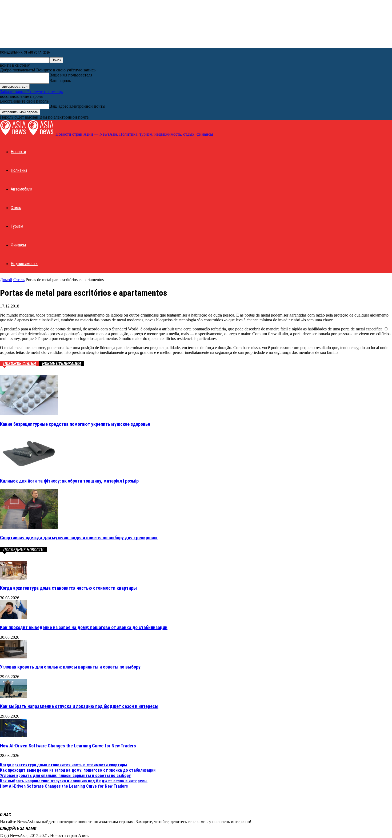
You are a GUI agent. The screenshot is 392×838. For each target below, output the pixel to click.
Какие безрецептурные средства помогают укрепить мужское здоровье (75, 424)
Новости (18, 151)
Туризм (17, 226)
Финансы (18, 245)
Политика (19, 170)
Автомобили (21, 189)
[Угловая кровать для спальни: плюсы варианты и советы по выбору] (13, 657)
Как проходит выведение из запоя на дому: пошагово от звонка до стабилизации (83, 627)
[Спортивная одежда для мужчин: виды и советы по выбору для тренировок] (29, 527)
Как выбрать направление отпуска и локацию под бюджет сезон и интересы (79, 706)
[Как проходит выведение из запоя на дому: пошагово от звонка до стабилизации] (13, 617)
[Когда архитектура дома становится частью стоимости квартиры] (13, 578)
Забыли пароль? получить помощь (31, 91)
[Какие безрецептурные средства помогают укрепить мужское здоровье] (29, 413)
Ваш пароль (60, 80)
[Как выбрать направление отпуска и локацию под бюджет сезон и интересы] (13, 696)
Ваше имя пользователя (70, 75)
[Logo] (14, 134)
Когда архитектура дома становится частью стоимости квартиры (68, 588)
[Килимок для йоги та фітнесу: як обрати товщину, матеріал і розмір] (29, 470)
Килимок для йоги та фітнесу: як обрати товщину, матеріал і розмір (69, 481)
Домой (6, 279)
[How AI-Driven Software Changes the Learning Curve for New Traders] (13, 736)
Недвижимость (24, 263)
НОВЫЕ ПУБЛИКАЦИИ (61, 363)
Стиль (16, 207)
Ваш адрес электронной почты (77, 106)
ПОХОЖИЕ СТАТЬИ (19, 363)
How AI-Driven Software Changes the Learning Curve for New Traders (68, 745)
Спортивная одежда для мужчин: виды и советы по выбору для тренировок (79, 537)
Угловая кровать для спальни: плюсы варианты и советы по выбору (70, 667)
